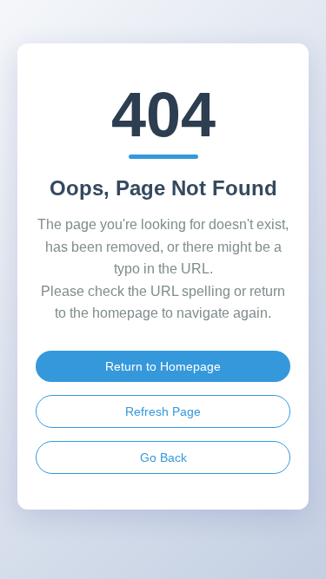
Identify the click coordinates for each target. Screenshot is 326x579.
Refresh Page (163, 411)
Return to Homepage (163, 366)
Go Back (163, 457)
